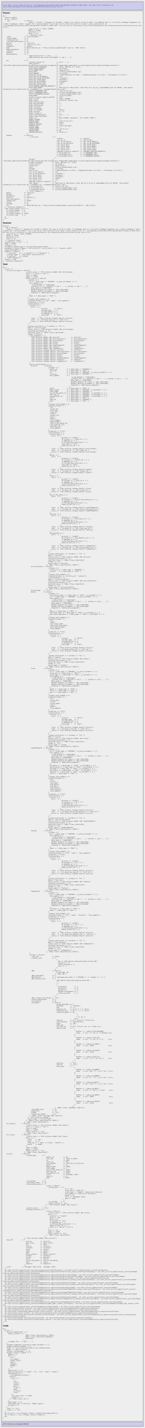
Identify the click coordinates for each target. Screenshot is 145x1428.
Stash (5, 264)
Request (6, 13)
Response (7, 223)
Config (5, 1326)
